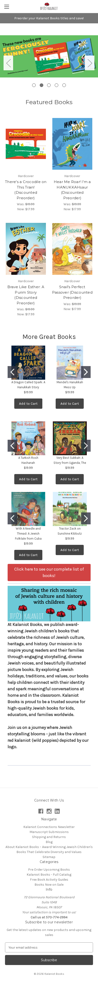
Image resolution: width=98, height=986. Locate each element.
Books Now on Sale (49, 885)
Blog (49, 842)
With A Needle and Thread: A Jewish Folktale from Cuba (28, 533)
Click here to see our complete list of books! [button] (49, 572)
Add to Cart (28, 403)
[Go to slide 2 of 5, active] (41, 85)
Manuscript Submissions (49, 832)
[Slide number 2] (49, 63)
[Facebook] (40, 811)
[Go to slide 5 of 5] (64, 85)
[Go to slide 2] (86, 372)
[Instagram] (49, 811)
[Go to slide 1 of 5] (34, 85)
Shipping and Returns (49, 837)
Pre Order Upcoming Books (49, 870)
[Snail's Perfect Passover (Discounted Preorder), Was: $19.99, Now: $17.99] (72, 248)
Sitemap (49, 857)
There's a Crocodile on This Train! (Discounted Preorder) (26, 189)
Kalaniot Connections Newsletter (49, 827)
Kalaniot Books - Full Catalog (49, 875)
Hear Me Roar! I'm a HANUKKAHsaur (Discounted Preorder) (72, 189)
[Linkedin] (57, 811)
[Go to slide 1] (12, 372)
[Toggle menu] (6, 6)
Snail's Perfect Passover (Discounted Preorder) (72, 292)
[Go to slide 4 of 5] (56, 85)
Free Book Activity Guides (49, 880)
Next (89, 63)
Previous (8, 63)
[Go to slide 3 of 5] (49, 85)
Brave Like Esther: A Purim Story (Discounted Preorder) (25, 295)
